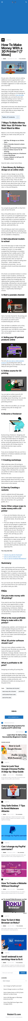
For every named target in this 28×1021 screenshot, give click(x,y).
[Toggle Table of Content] (16, 117)
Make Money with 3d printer (13, 688)
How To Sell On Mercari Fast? (12, 556)
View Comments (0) (13, 717)
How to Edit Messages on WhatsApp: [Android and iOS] (13, 998)
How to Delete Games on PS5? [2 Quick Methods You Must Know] (13, 993)
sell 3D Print (21, 691)
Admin (4, 58)
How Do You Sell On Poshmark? (13, 555)
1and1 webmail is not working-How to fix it (11, 958)
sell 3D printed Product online (9, 694)
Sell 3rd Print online (6, 697)
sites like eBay (20, 95)
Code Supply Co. (19, 1017)
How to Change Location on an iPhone (13, 989)
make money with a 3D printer (9, 691)
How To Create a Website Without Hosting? (14, 884)
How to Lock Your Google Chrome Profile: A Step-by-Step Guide (13, 769)
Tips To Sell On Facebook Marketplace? (15, 558)
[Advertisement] (14, 19)
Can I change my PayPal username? (13, 986)
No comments (23, 58)
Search (23, 972)
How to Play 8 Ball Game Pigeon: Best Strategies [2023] (13, 1003)
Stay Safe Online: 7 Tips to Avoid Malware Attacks (13, 808)
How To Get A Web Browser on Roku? (10, 921)
